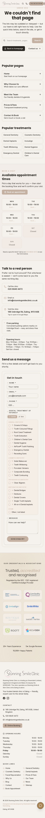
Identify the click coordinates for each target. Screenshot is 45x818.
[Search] (23, 4)
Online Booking (36, 3)
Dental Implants (10, 141)
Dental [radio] (13, 417)
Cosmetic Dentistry (32, 135)
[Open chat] (40, 805)
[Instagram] (8, 698)
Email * (12, 392)
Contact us (33, 48)
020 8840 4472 (31, 252)
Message (13, 518)
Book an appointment (16, 192)
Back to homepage (15, 48)
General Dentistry (10, 135)
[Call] (27, 4)
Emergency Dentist (11, 153)
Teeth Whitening (10, 147)
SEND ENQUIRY (18, 539)
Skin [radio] (22, 417)
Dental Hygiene (31, 147)
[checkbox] (9, 425)
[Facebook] (4, 698)
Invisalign (29, 141)
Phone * (13, 401)
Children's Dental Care (32, 154)
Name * (12, 383)
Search (37, 40)
